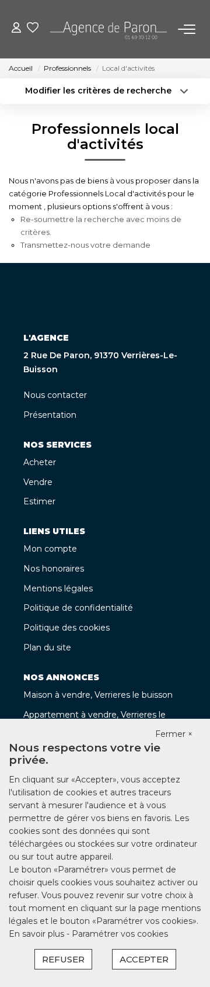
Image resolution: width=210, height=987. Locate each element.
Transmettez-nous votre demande (85, 245)
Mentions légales (58, 588)
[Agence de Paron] (108, 29)
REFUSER (63, 959)
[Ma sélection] (32, 29)
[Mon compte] (16, 29)
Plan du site (47, 647)
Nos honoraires (53, 568)
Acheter (39, 462)
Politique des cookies (66, 627)
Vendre (37, 482)
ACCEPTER (144, 959)
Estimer (39, 501)
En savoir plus (37, 934)
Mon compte (50, 548)
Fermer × (173, 734)
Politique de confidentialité (78, 607)
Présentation (49, 415)
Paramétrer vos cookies (120, 934)
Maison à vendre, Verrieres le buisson (98, 695)
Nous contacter (55, 395)
